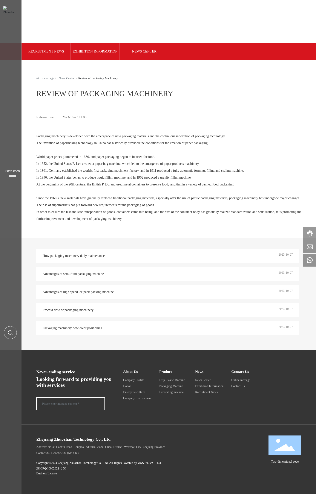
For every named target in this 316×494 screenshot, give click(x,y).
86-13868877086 (56, 453)
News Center (144, 51)
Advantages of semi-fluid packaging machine (73, 274)
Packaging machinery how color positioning (72, 328)
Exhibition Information (95, 51)
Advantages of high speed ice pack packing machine (78, 292)
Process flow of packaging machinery (68, 310)
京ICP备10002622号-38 (51, 468)
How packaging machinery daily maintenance (74, 256)
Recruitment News (46, 51)
